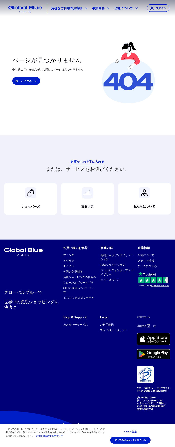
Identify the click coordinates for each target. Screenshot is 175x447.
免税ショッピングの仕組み (79, 277)
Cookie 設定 (130, 431)
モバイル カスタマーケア (78, 297)
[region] (87, 435)
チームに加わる (147, 266)
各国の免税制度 (72, 271)
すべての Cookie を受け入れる (130, 440)
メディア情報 (146, 260)
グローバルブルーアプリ (78, 282)
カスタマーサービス (75, 324)
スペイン (68, 266)
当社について (123, 8)
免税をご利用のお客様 (67, 8)
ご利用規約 (107, 324)
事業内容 (98, 8)
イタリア (68, 260)
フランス (68, 255)
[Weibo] (154, 325)
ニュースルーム (110, 279)
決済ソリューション (112, 264)
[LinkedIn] (143, 325)
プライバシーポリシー (113, 330)
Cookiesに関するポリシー (49, 435)
